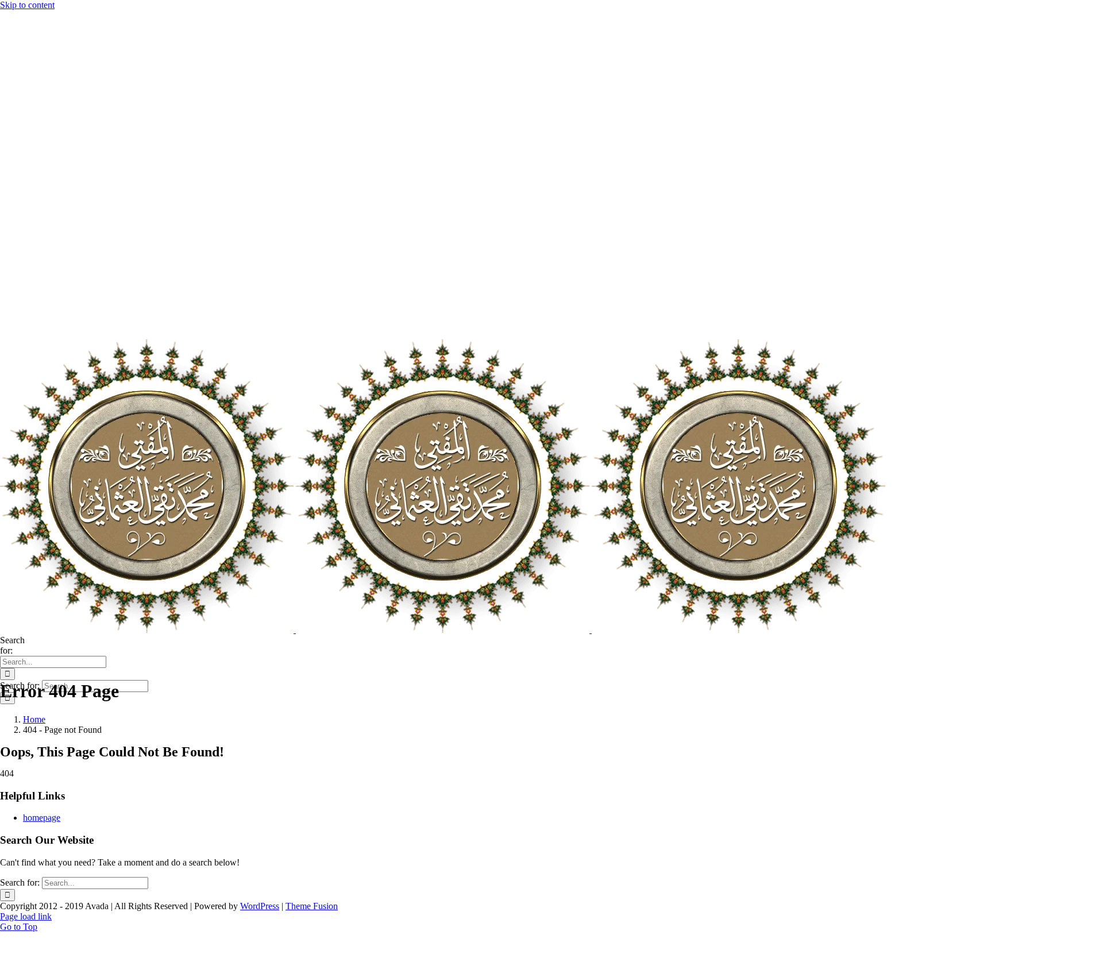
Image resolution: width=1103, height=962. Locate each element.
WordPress (259, 906)
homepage (41, 817)
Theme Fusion (312, 906)
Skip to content (27, 5)
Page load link (26, 916)
